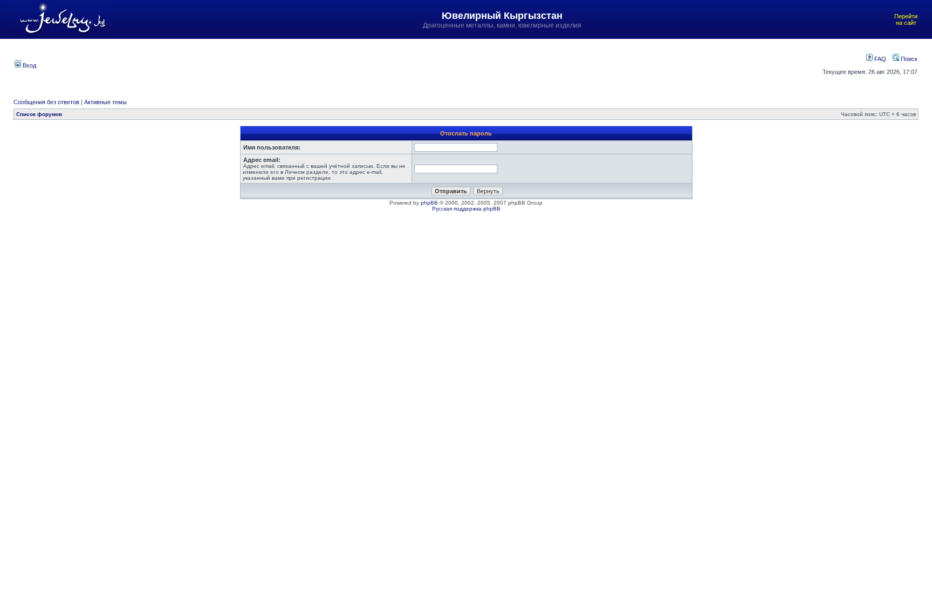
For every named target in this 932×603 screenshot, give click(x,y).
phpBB (429, 203)
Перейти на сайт (905, 19)
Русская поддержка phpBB (466, 209)
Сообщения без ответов (46, 102)
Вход (28, 65)
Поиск (908, 59)
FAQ (879, 59)
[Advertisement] (403, 64)
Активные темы (105, 102)
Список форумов (39, 114)
